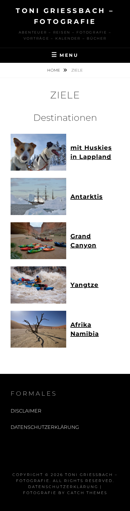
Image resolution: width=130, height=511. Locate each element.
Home (54, 70)
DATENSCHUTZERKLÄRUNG (45, 427)
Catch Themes (87, 492)
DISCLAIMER (26, 411)
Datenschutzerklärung (63, 486)
